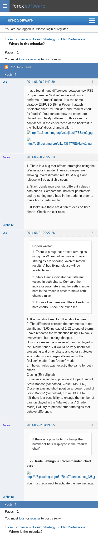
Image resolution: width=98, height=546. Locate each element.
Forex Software (19, 20)
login (22, 59)
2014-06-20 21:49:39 (41, 82)
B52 (5, 82)
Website (8, 225)
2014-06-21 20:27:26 (41, 233)
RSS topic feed (20, 67)
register (35, 59)
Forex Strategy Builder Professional (59, 39)
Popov (6, 157)
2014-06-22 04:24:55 (41, 425)
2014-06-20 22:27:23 (41, 157)
